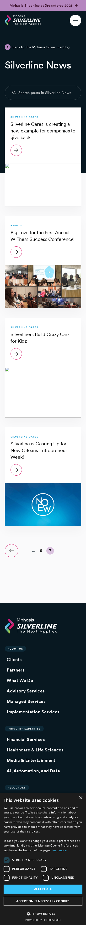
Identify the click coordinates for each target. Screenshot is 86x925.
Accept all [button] (43, 889)
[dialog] (43, 859)
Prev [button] (11, 550)
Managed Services (26, 701)
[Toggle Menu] (75, 20)
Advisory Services (26, 690)
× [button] (80, 798)
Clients (14, 659)
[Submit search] (14, 92)
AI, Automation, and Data (33, 770)
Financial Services (26, 739)
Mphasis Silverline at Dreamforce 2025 (41, 5)
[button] (43, 913)
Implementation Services (33, 711)
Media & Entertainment (31, 760)
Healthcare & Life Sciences (35, 749)
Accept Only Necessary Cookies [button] (43, 901)
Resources (17, 787)
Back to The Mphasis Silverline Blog (41, 47)
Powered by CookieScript (43, 920)
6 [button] (41, 550)
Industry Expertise (24, 728)
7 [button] (50, 550)
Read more (59, 850)
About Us (15, 648)
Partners (15, 669)
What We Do (20, 680)
